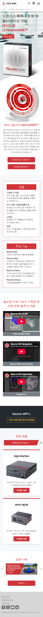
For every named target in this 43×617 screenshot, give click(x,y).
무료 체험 (8, 36)
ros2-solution (20, 9)
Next (41, 443)
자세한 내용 (21, 490)
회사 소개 (5, 597)
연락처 (21, 583)
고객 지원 (5, 603)
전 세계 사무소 (7, 600)
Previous (2, 443)
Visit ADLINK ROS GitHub (21, 420)
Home (4, 9)
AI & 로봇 (11, 9)
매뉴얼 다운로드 (21, 167)
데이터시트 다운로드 (20, 160)
